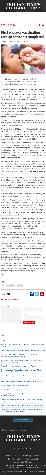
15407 (3, 340)
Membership (13, 430)
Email (24, 314)
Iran (3, 285)
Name (24, 306)
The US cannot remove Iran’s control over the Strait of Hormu (22, 382)
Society (25, 41)
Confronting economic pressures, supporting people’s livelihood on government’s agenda (19, 355)
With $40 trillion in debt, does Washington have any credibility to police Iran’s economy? (22, 361)
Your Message (5, 306)
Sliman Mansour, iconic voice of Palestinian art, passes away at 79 (22, 376)
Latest (3, 336)
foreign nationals (10, 285)
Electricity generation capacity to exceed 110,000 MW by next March (22, 345)
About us (4, 430)
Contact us (22, 430)
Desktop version (23, 420)
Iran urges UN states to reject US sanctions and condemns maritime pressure (21, 394)
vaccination (20, 285)
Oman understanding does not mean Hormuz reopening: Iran (22, 405)
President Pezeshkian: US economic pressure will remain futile (23, 390)
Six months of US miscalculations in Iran (15, 386)
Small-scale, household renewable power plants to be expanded (23, 350)
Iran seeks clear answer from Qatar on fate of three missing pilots (21, 400)
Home (8, 455)
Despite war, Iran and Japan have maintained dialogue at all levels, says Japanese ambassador (21, 410)
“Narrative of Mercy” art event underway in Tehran (18, 366)
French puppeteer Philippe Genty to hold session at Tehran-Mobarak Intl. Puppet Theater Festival (21, 371)
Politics (37, 455)
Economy (27, 455)
